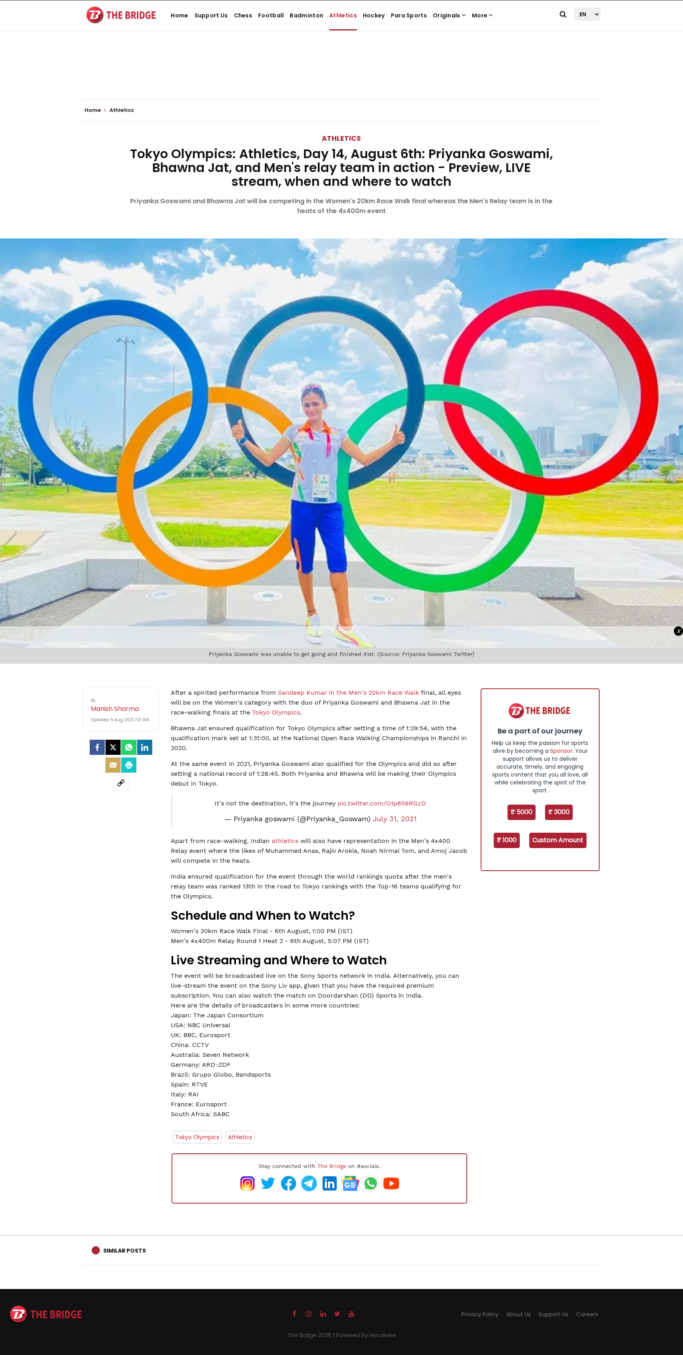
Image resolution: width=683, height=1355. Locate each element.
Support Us (211, 15)
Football (271, 15)
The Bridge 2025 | (311, 1335)
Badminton (306, 15)
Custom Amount (557, 840)
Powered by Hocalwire (366, 1335)
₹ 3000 (559, 811)
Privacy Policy (479, 1314)
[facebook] (97, 747)
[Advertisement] (341, 75)
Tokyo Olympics (276, 712)
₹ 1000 (507, 840)
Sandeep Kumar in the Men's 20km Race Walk (348, 692)
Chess (243, 15)
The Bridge (331, 1166)
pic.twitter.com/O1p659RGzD (382, 803)
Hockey (374, 15)
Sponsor (561, 751)
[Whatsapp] (129, 747)
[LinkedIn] (145, 747)
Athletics (343, 15)
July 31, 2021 (395, 819)
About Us (518, 1314)
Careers (587, 1314)
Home (179, 15)
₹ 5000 (521, 811)
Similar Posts (124, 1251)
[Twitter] (113, 747)
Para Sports (409, 15)
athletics (285, 841)
